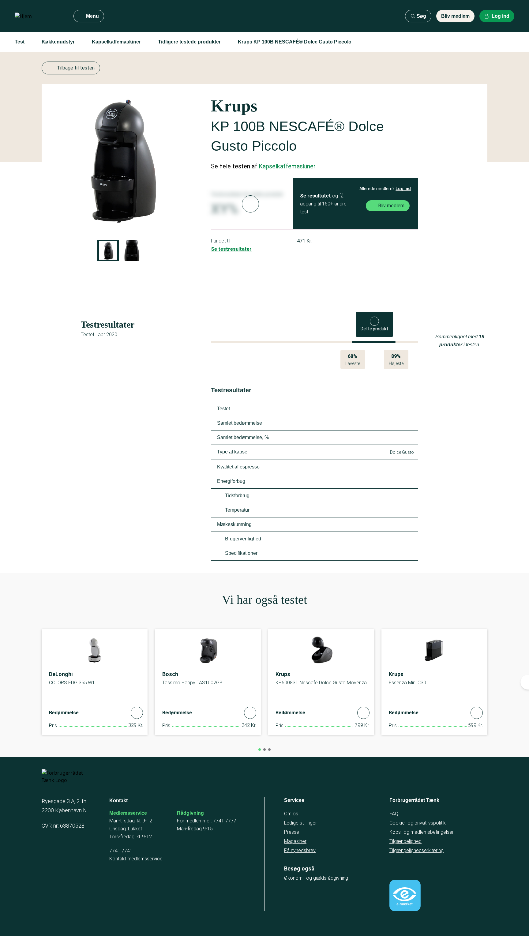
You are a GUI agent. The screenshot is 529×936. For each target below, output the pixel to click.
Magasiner (295, 841)
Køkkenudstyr (58, 41)
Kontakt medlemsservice (136, 859)
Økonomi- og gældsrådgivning (316, 878)
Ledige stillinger (300, 823)
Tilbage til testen (76, 68)
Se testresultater (231, 249)
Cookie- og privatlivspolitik (417, 823)
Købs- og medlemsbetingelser (421, 832)
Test (19, 41)
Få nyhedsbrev (300, 850)
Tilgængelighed (405, 841)
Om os (291, 814)
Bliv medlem (455, 16)
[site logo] (39, 16)
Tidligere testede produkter (189, 41)
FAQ (393, 814)
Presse (291, 832)
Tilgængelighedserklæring (416, 850)
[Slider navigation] (259, 749)
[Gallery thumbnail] (108, 250)
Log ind (403, 188)
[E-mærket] (405, 895)
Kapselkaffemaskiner (116, 41)
